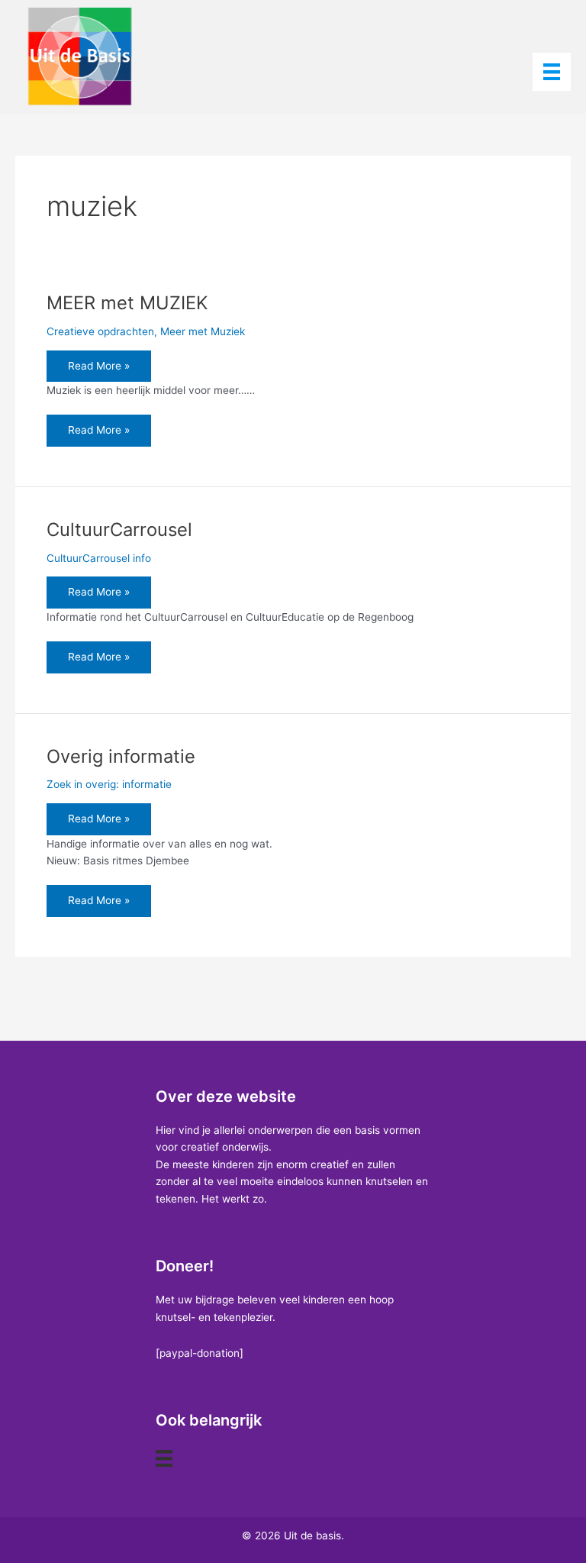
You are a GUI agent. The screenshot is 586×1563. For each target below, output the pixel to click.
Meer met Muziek (202, 331)
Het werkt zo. (234, 1199)
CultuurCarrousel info (99, 558)
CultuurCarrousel (119, 529)
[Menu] (552, 72)
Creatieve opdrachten (100, 331)
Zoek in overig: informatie (109, 784)
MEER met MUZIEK (127, 303)
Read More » (98, 371)
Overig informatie (121, 756)
